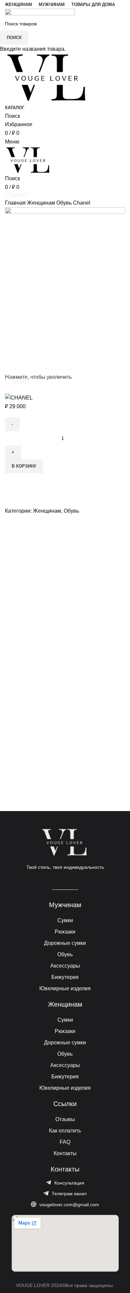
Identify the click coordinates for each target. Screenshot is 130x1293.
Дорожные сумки (65, 943)
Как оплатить (65, 1130)
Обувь (65, 954)
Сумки (65, 920)
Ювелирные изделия (65, 988)
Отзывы (65, 1119)
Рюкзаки (65, 932)
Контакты (65, 1153)
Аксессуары (65, 966)
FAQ (65, 1142)
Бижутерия (65, 977)
